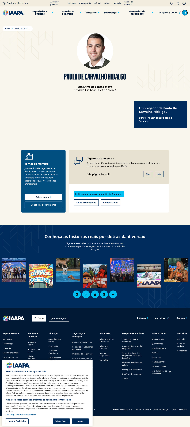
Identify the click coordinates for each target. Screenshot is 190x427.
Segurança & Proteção (78, 335)
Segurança (110, 12)
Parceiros (72, 3)
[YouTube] (113, 294)
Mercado (181, 339)
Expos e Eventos (11, 333)
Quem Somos (157, 344)
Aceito (80, 421)
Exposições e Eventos (39, 12)
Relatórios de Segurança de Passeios (82, 348)
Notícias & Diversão (33, 335)
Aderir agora (42, 197)
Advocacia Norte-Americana (107, 340)
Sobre (106, 3)
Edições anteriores (32, 357)
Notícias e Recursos (32, 343)
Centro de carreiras (128, 3)
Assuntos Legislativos (104, 354)
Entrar (40, 318)
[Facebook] (77, 294)
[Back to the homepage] (14, 318)
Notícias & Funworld (68, 12)
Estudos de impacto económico (130, 340)
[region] (47, 393)
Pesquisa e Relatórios (133, 333)
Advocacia (105, 333)
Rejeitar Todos (61, 421)
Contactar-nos (110, 202)
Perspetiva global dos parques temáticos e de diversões (132, 355)
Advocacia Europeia (104, 347)
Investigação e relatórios (132, 369)
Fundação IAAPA (158, 362)
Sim (148, 174)
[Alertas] (171, 3)
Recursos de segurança (82, 358)
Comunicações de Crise (82, 342)
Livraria (125, 378)
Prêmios (97, 3)
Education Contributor (53, 352)
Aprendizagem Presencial (54, 359)
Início (7, 28)
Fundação (117, 3)
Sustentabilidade (158, 366)
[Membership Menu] (184, 3)
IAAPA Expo (7, 339)
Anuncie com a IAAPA (34, 350)
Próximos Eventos (10, 357)
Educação (91, 12)
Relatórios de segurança (132, 374)
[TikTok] (104, 294)
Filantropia (156, 357)
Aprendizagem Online (54, 340)
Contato (180, 318)
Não (159, 174)
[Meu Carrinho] (177, 3)
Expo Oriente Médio (11, 353)
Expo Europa (8, 344)
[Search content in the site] (184, 12)
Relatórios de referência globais (132, 363)
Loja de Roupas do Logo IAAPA (159, 372)
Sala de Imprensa (158, 348)
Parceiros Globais (181, 345)
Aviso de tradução (161, 409)
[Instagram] (95, 294)
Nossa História (157, 339)
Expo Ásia (7, 348)
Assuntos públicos (54, 3)
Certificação (53, 346)
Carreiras (160, 318)
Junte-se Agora (59, 318)
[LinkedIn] (86, 294)
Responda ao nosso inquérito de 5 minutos (100, 194)
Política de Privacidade (122, 409)
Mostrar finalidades (17, 421)
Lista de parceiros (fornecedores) (21, 414)
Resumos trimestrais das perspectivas (132, 347)
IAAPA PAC (104, 360)
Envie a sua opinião (86, 202)
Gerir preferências (179, 409)
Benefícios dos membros (43, 204)
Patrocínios (182, 351)
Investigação (85, 3)
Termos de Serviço (143, 409)
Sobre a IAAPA (158, 333)
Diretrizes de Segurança (82, 354)
